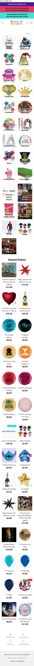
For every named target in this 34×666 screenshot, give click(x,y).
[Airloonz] (9, 40)
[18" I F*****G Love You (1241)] (25, 405)
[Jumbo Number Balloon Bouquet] (9, 534)
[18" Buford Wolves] (9, 405)
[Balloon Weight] (25, 431)
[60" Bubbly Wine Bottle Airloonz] (25, 299)
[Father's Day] (9, 89)
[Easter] (25, 73)
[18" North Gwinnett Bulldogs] (9, 378)
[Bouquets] (9, 57)
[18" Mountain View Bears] (9, 351)
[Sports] (9, 154)
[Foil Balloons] (25, 89)
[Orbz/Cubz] (25, 138)
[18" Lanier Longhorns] (25, 351)
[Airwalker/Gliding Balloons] (25, 40)
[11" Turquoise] (9, 561)
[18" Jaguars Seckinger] (25, 325)
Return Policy (12, 658)
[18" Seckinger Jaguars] (9, 325)
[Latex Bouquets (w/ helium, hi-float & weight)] (9, 270)
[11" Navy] (9, 585)
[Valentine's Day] (9, 172)
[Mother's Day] (9, 73)
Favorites (10, 644)
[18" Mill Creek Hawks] (25, 378)
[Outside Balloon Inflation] (9, 188)
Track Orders (23, 637)
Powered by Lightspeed (17, 661)
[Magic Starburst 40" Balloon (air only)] (25, 270)
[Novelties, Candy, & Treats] (9, 208)
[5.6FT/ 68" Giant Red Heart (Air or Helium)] (9, 299)
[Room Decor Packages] (9, 242)
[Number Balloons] (25, 121)
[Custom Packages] (25, 188)
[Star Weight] (25, 479)
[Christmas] (25, 57)
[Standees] (9, 225)
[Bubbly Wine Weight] (9, 479)
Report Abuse (22, 658)
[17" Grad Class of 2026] (25, 534)
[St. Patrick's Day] (25, 154)
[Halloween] (25, 105)
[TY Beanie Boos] (25, 455)
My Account (10, 637)
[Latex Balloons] (9, 121)
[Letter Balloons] (9, 138)
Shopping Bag (23, 644)
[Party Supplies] (25, 172)
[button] (17, 23)
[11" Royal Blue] (25, 561)
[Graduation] (9, 105)
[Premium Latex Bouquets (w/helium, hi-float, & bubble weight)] (25, 503)
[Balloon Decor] (25, 208)
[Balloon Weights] (25, 225)
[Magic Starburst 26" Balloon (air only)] (9, 503)
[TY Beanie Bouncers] (9, 455)
